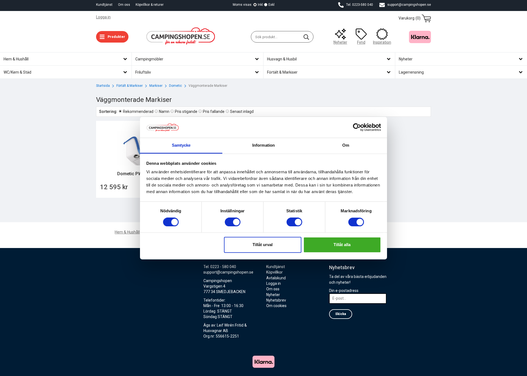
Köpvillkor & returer (150, 5)
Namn (164, 111)
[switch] (232, 222)
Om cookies (276, 305)
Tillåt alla (342, 245)
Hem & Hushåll (127, 232)
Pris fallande (214, 111)
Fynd (361, 42)
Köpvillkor (274, 272)
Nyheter (340, 42)
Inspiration (382, 42)
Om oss (124, 5)
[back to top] (5, 368)
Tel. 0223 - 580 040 (219, 266)
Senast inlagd (242, 111)
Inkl (260, 5)
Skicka (340, 314)
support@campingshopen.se (408, 5)
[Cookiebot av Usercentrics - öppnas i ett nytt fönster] (357, 127)
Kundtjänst (104, 5)
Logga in (103, 17)
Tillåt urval (263, 245)
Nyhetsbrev (276, 300)
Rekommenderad (138, 111)
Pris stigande (186, 111)
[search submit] (306, 36)
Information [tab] (263, 145)
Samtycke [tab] (181, 145)
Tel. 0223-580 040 (359, 5)
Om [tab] (345, 145)
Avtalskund (276, 278)
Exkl (271, 5)
